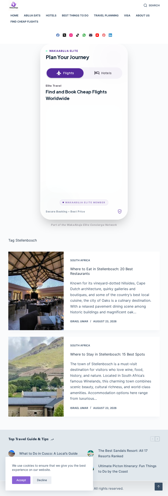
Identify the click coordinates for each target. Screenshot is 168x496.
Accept (21, 480)
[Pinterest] (103, 35)
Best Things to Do (75, 15)
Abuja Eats (32, 15)
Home (14, 15)
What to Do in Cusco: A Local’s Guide (48, 453)
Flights (65, 73)
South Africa (80, 260)
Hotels (51, 15)
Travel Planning (106, 15)
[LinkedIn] (110, 35)
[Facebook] (58, 35)
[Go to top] (159, 487)
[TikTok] (77, 35)
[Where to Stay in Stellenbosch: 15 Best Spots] (35, 377)
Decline (42, 480)
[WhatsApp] (84, 35)
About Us (143, 15)
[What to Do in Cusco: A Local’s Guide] (11, 453)
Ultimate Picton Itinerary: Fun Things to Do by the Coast (127, 468)
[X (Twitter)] (64, 35)
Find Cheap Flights (24, 21)
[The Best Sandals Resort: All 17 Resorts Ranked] (90, 453)
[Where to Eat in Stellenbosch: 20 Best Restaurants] (35, 291)
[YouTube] (97, 35)
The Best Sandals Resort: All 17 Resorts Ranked (123, 453)
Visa (127, 15)
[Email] (90, 35)
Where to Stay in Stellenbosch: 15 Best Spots (107, 354)
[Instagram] (71, 35)
